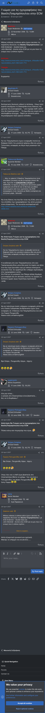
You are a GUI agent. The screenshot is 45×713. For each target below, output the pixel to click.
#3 (43, 138)
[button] (3, 3)
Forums (3, 670)
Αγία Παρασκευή (17, 502)
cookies (22, 689)
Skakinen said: (8, 511)
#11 (43, 507)
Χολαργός (37, 133)
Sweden (36, 332)
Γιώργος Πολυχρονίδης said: (13, 457)
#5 (43, 234)
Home (3, 666)
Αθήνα (13, 34)
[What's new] (37, 3)
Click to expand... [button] (22, 531)
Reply (42, 81)
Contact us (5, 674)
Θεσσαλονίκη (16, 96)
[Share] (39, 39)
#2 (43, 101)
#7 (43, 337)
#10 (42, 452)
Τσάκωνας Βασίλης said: (12, 174)
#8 (43, 390)
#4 (43, 170)
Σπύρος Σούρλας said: (11, 246)
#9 (43, 420)
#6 (43, 303)
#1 (43, 39)
